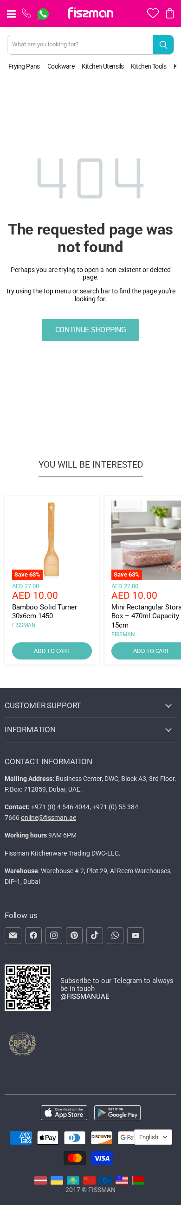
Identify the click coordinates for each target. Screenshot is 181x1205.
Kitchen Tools (148, 66)
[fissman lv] (40, 1182)
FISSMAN (24, 625)
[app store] (64, 1113)
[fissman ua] (57, 1182)
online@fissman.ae (48, 817)
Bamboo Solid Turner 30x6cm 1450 (44, 612)
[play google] (117, 1113)
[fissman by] (138, 1182)
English (148, 1137)
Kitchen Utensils (102, 66)
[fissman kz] (73, 1182)
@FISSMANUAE (85, 996)
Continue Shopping (90, 329)
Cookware (61, 66)
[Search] (163, 44)
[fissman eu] (105, 1182)
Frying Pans (24, 66)
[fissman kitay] (89, 1182)
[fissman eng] (122, 1182)
